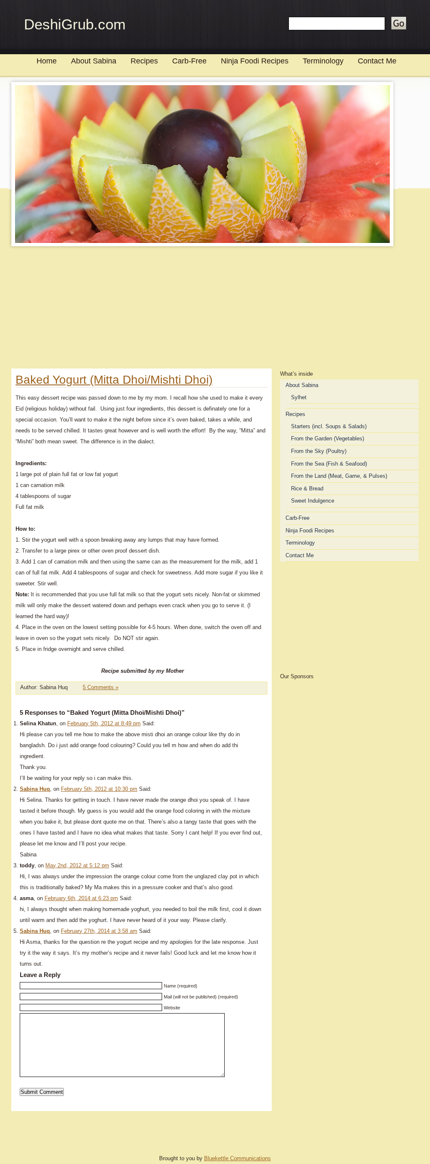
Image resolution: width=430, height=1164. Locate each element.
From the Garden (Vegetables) (327, 438)
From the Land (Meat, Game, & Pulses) (339, 476)
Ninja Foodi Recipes (254, 61)
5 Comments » (100, 687)
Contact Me (377, 61)
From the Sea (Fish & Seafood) (329, 464)
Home (47, 61)
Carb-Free (189, 61)
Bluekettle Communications (237, 1158)
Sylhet (299, 397)
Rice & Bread (307, 488)
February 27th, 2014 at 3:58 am (99, 931)
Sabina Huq (35, 789)
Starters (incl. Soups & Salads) (329, 426)
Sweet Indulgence (312, 501)
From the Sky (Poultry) (318, 451)
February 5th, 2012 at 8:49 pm (104, 723)
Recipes (144, 61)
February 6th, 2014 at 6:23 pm (81, 898)
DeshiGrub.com (75, 24)
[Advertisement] (215, 310)
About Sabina (93, 61)
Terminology (323, 61)
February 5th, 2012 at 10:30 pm (99, 789)
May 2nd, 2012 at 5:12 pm (77, 865)
